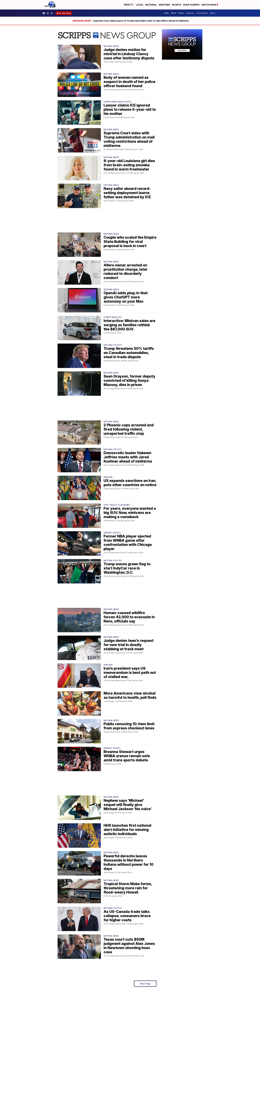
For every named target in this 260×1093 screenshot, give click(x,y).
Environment (202, 13)
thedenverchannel (48, 13)
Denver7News (44, 13)
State (167, 13)
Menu (127, 5)
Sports (176, 4)
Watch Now (209, 4)
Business (190, 13)
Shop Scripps (191, 4)
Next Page (145, 983)
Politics (181, 13)
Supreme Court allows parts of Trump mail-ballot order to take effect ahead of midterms (141, 20)
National (151, 4)
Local (139, 4)
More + (213, 13)
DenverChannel (52, 13)
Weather (164, 4)
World (173, 13)
